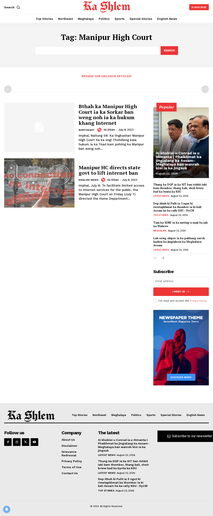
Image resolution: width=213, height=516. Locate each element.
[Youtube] (34, 442)
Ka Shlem (109, 129)
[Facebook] (8, 442)
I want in (178, 291)
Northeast (87, 130)
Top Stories (160, 215)
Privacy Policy (198, 300)
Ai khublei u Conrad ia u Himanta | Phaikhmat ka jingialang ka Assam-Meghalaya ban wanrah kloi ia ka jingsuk (178, 160)
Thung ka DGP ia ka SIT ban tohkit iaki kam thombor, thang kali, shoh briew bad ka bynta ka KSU (180, 188)
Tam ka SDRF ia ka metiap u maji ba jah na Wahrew (180, 224)
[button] (13, 7)
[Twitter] (25, 442)
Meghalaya (159, 230)
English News (88, 179)
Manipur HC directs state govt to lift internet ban (109, 170)
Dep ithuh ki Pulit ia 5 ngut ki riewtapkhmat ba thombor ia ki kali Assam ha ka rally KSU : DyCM (177, 207)
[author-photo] (100, 130)
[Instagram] (16, 442)
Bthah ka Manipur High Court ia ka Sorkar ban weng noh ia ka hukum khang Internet (108, 114)
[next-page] (162, 258)
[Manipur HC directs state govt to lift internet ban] (39, 183)
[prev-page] (8, 89)
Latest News (161, 196)
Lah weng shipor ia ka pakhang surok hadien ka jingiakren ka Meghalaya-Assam (179, 241)
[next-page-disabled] (205, 89)
